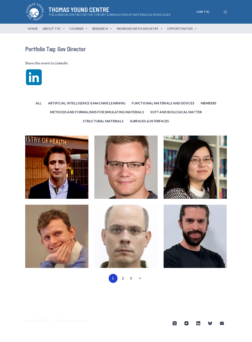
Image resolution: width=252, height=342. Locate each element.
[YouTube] (186, 323)
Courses (76, 28)
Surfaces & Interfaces (149, 121)
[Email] (222, 323)
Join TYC (202, 11)
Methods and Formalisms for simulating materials (97, 112)
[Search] (225, 11)
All (39, 103)
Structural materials (103, 121)
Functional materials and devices (163, 103)
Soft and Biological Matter (176, 112)
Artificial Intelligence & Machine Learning (86, 103)
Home (33, 28)
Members (209, 103)
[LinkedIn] (198, 323)
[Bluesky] (210, 323)
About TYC (52, 28)
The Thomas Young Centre (69, 320)
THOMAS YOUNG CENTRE (78, 9)
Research (100, 28)
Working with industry (137, 28)
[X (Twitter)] (175, 323)
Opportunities (180, 28)
